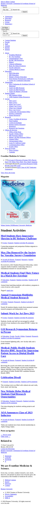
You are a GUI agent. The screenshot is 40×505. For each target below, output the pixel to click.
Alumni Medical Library (17, 69)
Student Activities (20, 243)
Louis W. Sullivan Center (17, 143)
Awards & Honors (8, 259)
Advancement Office (16, 141)
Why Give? (13, 101)
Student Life (33, 280)
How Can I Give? (15, 110)
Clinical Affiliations (15, 64)
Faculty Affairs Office (16, 134)
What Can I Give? (15, 104)
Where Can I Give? (15, 106)
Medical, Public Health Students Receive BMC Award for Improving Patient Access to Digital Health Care (19, 351)
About (7, 53)
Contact (7, 485)
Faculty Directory (14, 68)
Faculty (7, 42)
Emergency (8, 24)
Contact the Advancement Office (19, 112)
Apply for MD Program (16, 88)
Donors (7, 49)
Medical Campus (10, 480)
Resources (12, 126)
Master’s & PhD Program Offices (20, 137)
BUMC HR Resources (16, 60)
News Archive (13, 150)
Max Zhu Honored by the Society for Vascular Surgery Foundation (18, 254)
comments (30, 243)
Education (8, 18)
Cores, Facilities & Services (18, 119)
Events (4, 243)
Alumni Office (13, 139)
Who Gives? (13, 102)
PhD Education (14, 73)
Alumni (7, 46)
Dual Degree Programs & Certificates (21, 79)
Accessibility (9, 496)
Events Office (13, 146)
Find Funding (13, 121)
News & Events (10, 148)
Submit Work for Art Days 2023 (17, 313)
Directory (8, 484)
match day (10, 290)
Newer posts (6, 435)
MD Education (14, 75)
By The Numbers (14, 57)
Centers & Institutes (15, 123)
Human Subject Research (17, 124)
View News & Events (8, 173)
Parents (7, 48)
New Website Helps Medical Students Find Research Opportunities (15, 394)
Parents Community (15, 113)
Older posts (5, 436)
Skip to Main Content (8, 2)
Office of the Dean (15, 132)
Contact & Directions (8, 449)
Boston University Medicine (23, 225)
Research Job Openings (16, 128)
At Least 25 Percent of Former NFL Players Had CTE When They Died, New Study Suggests (21, 161)
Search (7, 482)
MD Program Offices (16, 135)
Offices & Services (11, 130)
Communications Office (17, 145)
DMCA (7, 498)
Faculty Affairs (20, 336)
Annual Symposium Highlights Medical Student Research (17, 296)
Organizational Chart (16, 58)
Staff (6, 44)
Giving (7, 22)
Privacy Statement (11, 494)
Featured (10, 243)
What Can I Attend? (15, 108)
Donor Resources (14, 115)
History (11, 62)
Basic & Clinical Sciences (17, 66)
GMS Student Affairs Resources (19, 97)
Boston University (7, 489)
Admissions (9, 16)
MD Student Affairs (15, 95)
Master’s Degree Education (18, 77)
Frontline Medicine (15, 55)
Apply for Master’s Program (18, 91)
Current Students (10, 40)
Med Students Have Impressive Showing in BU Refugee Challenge (19, 237)
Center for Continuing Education (19, 80)
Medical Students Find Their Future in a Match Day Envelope (20, 274)
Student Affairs (10, 93)
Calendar (12, 152)
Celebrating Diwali (11, 377)
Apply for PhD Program (17, 90)
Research (8, 20)
